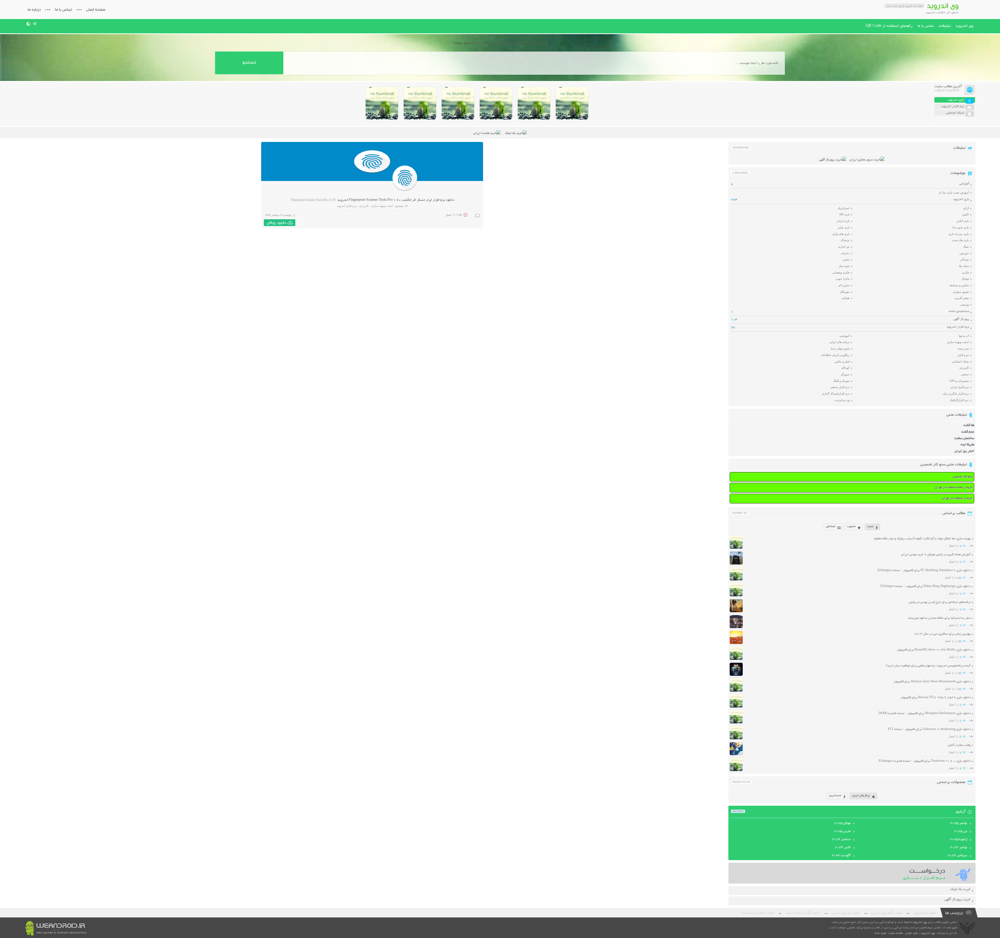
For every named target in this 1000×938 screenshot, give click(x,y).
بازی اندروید (961, 199)
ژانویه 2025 (958, 839)
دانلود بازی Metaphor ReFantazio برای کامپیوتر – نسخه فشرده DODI (925, 713)
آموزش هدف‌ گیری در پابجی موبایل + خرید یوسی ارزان (936, 554)
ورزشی (964, 304)
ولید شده (880, 933)
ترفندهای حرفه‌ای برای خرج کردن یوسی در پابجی (940, 602)
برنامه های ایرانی (839, 341)
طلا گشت (968, 425)
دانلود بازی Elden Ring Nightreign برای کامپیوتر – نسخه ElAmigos (925, 586)
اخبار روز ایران (964, 451)
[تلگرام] (35, 23)
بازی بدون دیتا (961, 227)
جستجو (249, 62)
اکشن (965, 214)
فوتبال (965, 278)
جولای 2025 (842, 823)
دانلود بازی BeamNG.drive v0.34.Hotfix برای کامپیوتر (934, 650)
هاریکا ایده (967, 444)
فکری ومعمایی (840, 272)
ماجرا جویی (842, 278)
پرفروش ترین (861, 795)
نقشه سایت (895, 933)
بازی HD (844, 214)
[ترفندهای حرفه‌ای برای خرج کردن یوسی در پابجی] (736, 611)
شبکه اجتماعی (960, 361)
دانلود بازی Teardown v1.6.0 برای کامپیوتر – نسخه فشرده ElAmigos (925, 761)
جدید (870, 526)
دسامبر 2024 (841, 839)
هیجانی (845, 297)
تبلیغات (945, 26)
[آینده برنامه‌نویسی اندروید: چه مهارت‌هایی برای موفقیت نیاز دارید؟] (736, 675)
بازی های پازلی (840, 233)
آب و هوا (964, 335)
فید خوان (911, 933)
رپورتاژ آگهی (961, 319)
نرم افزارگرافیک (959, 400)
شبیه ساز (844, 265)
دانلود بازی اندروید (925, 913)
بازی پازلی (843, 227)
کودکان (845, 367)
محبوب (851, 526)
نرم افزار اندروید (347, 205)
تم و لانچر (963, 355)
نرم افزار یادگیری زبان (956, 393)
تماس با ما (63, 9)
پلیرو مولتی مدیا (840, 348)
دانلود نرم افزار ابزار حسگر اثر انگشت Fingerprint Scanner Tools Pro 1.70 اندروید (395, 200)
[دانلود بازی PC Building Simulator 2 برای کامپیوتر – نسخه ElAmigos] (572, 104)
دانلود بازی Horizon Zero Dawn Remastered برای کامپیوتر (932, 681)
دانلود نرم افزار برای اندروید (758, 912)
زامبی (846, 259)
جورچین (964, 253)
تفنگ (966, 246)
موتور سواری (961, 291)
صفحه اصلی (95, 9)
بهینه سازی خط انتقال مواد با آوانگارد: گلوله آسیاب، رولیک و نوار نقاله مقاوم (922, 538)
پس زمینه (963, 348)
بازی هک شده (960, 240)
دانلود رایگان (276, 223)
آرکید (966, 208)
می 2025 (960, 831)
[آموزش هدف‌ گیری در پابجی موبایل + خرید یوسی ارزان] (736, 564)
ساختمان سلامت (964, 438)
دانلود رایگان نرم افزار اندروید (803, 912)
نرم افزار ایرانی (959, 387)
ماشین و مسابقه (959, 285)
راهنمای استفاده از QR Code (889, 26)
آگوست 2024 (841, 856)
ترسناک (845, 240)
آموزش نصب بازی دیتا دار (954, 192)
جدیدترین (835, 795)
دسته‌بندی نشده (959, 311)
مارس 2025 (842, 831)
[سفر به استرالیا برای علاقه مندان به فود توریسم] (736, 627)
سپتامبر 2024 (957, 856)
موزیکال (844, 291)
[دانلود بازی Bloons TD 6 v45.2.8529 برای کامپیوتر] (420, 104)
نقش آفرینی (961, 297)
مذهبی (965, 374)
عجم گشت (967, 432)
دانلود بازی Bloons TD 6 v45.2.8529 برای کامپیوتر (936, 697)
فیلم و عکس (842, 361)
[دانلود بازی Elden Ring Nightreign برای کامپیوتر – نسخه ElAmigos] (534, 104)
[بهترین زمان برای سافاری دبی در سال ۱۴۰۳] (736, 643)
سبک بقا (964, 265)
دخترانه (845, 253)
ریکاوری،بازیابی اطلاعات (835, 355)
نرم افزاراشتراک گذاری (835, 393)
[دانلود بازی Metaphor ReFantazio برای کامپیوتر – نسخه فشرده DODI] (382, 104)
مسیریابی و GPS (959, 380)
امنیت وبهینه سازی (382, 205)
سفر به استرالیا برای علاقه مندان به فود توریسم (940, 618)
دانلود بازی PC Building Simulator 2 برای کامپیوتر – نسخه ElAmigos (924, 570)
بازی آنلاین (963, 220)
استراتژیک (843, 208)
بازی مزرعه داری (958, 233)
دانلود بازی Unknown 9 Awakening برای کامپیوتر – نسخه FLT (929, 729)
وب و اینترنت (841, 400)
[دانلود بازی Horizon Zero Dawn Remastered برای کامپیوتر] (458, 104)
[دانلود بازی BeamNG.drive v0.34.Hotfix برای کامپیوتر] (496, 104)
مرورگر (845, 374)
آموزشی (964, 183)
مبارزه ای (843, 285)
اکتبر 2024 (843, 847)
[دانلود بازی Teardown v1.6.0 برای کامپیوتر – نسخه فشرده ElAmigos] (736, 770)
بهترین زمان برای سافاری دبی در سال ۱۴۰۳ (942, 634)
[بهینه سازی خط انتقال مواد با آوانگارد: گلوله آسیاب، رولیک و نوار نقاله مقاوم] (736, 548)
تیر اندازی (843, 246)
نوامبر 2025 (958, 823)
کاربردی (363, 205)
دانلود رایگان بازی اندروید (887, 913)
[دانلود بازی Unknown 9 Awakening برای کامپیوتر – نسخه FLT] (736, 738)
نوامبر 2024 (958, 847)
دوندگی (964, 259)
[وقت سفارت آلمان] (736, 754)
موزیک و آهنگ (841, 380)
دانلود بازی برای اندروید (845, 913)
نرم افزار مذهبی (839, 387)
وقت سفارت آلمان (959, 745)
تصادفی (830, 526)
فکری (965, 272)
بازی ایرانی (842, 220)
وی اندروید (964, 26)
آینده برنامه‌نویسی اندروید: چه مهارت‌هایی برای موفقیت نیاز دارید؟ (928, 665)
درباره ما (34, 9)
